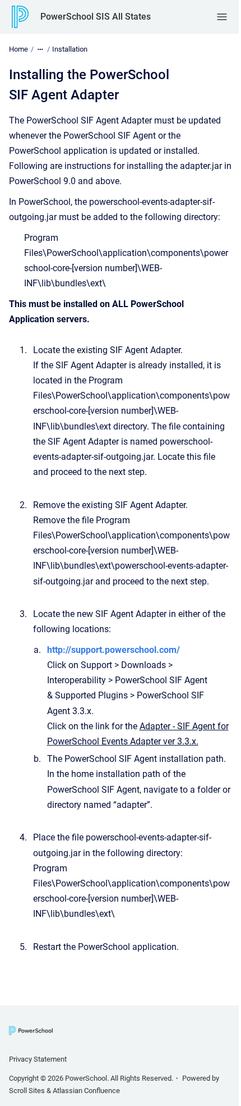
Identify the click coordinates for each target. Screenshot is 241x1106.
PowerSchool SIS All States (95, 16)
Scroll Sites (27, 1090)
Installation (69, 49)
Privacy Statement (38, 1059)
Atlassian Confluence (86, 1090)
